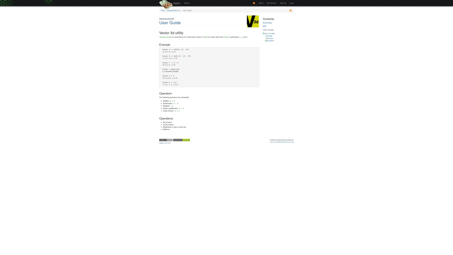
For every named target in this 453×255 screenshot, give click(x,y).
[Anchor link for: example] (172, 44)
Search (186, 3)
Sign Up (283, 3)
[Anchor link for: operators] (174, 93)
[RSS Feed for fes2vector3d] (290, 10)
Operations (270, 40)
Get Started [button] (271, 3)
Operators (269, 38)
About (261, 3)
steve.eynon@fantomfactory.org (282, 142)
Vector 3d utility (269, 33)
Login (292, 3)
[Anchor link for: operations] (175, 118)
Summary (267, 22)
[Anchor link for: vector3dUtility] (186, 32)
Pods (163, 10)
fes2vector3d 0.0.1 (174, 10)
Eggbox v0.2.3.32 (164, 143)
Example (269, 36)
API (264, 26)
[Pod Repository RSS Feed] (254, 3)
